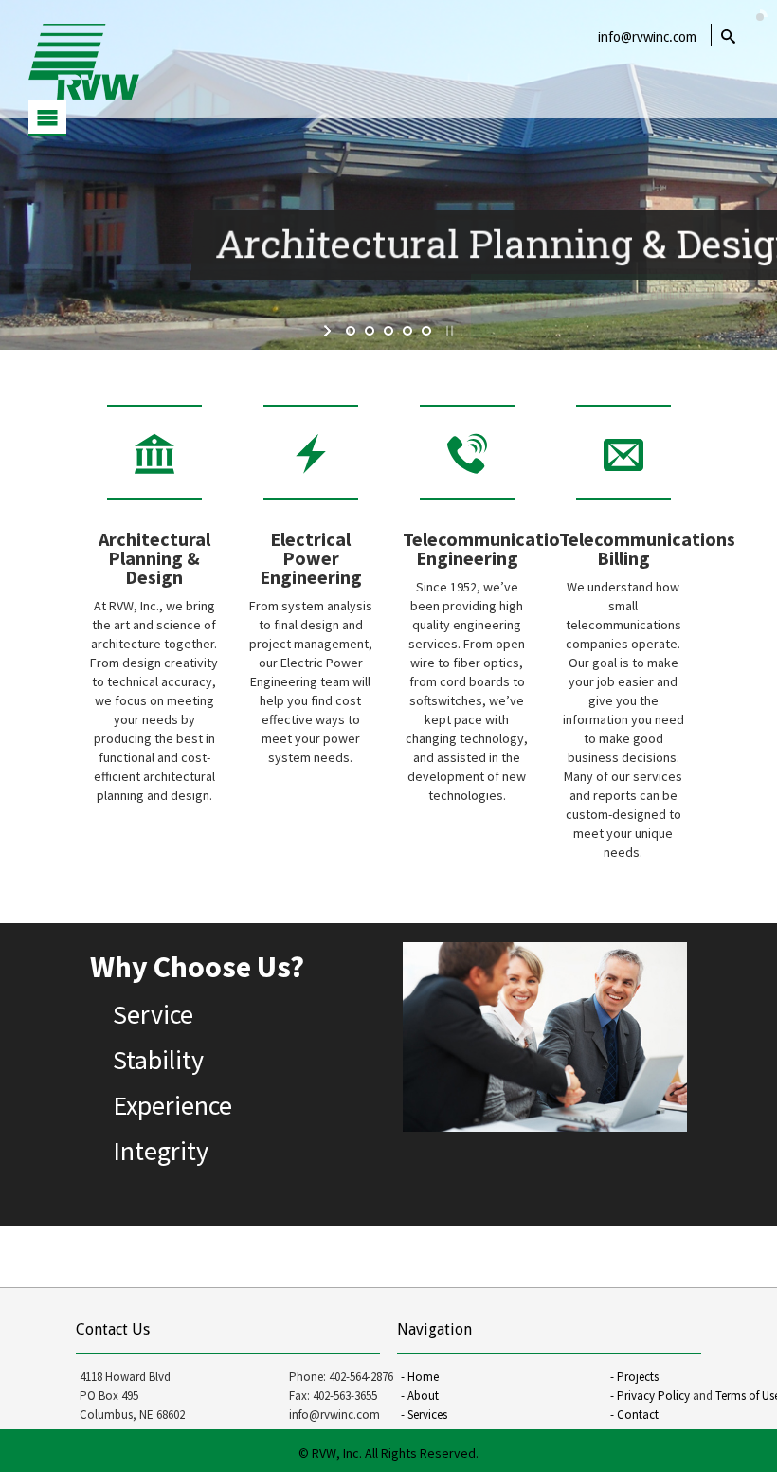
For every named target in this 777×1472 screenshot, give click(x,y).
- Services (424, 1415)
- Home (420, 1377)
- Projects (634, 1377)
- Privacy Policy (650, 1396)
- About (420, 1396)
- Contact (634, 1415)
